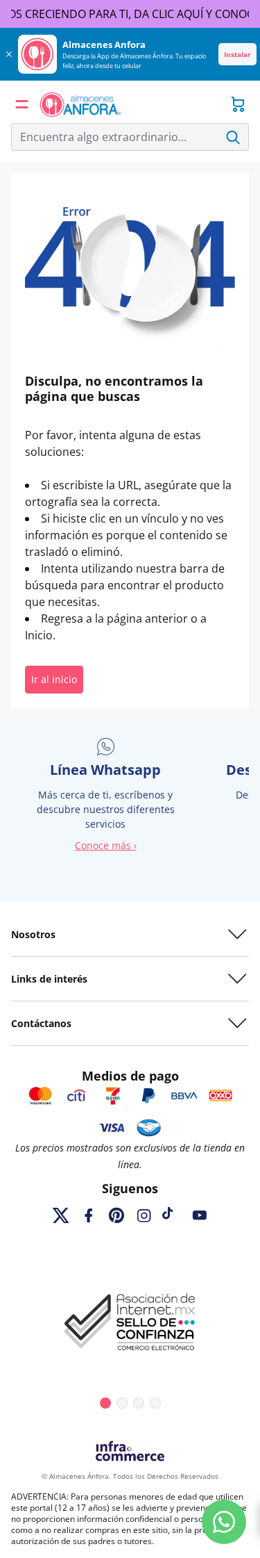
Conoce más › (106, 845)
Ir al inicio (54, 679)
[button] (22, 104)
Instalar (237, 54)
